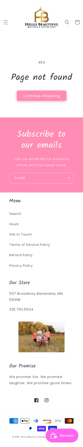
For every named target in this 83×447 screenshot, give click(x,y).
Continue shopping (41, 95)
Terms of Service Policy (29, 244)
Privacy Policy (21, 265)
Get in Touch (20, 234)
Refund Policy (21, 255)
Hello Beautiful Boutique (34, 437)
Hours (14, 224)
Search (15, 213)
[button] (6, 22)
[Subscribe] (68, 178)
